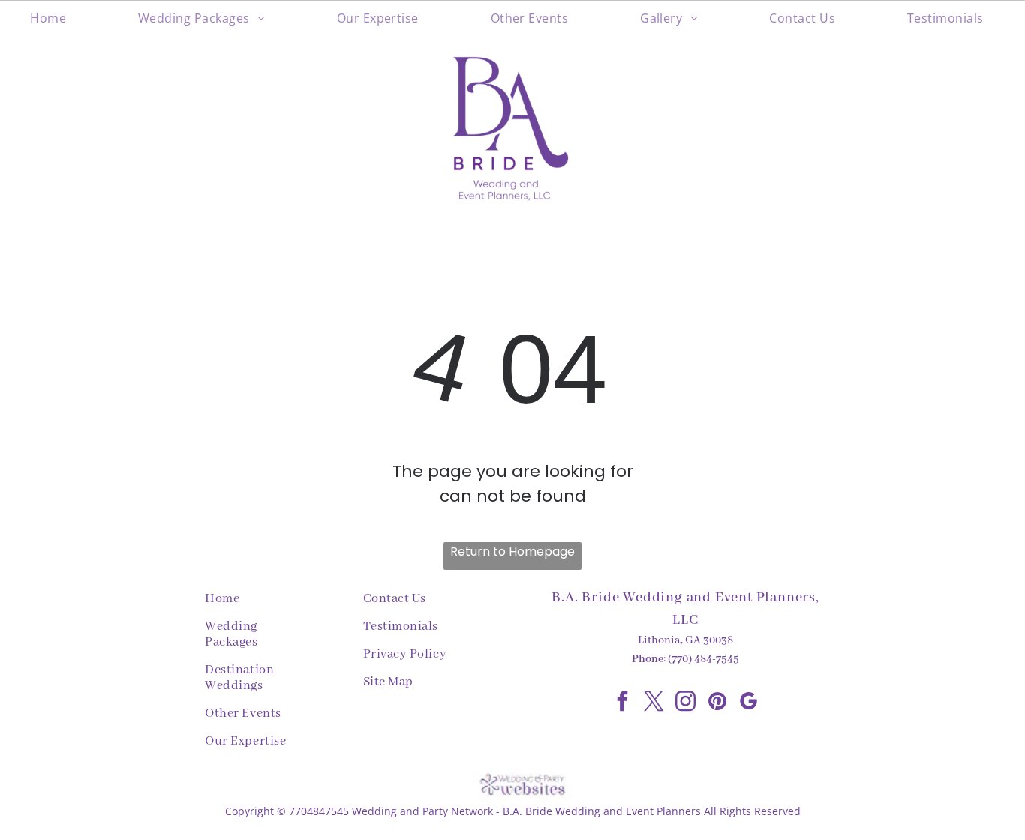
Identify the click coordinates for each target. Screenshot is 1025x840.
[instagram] (686, 703)
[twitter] (654, 703)
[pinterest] (717, 703)
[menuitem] (54, 18)
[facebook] (623, 703)
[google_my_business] (749, 703)
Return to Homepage (512, 551)
